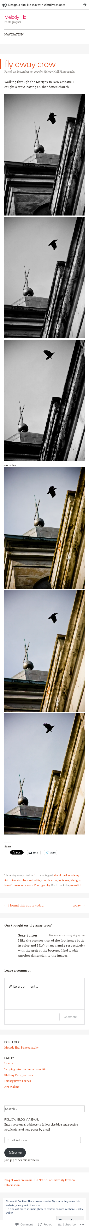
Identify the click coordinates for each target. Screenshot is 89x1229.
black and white (31, 880)
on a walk (27, 885)
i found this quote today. (24, 905)
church (45, 880)
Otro (36, 875)
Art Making (11, 1087)
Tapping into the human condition (26, 1069)
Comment (70, 1016)
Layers (8, 1063)
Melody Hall (16, 17)
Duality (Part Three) (17, 1081)
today (79, 905)
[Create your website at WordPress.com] (44, 4)
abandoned (60, 875)
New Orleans (12, 885)
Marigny (75, 880)
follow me (15, 1153)
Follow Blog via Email (21, 1119)
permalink (75, 885)
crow (54, 880)
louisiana (63, 880)
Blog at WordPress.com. (18, 1180)
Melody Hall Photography (59, 71)
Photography (42, 885)
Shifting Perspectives (18, 1075)
